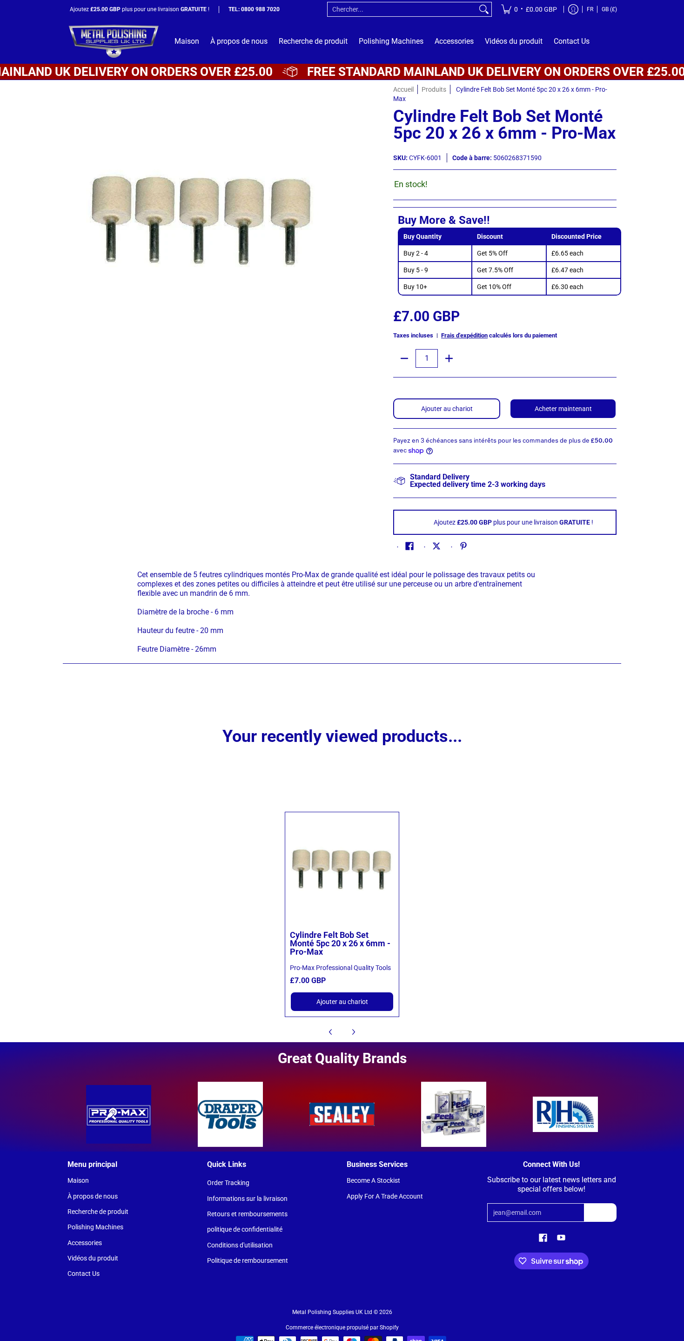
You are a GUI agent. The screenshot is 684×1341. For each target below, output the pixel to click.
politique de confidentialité (244, 1229)
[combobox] (402, 9)
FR (590, 9)
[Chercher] (483, 9)
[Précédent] (331, 1032)
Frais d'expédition (464, 335)
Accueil (403, 89)
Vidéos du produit (92, 1258)
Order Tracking (228, 1182)
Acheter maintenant (563, 408)
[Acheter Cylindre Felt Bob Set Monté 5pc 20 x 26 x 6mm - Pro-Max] (342, 869)
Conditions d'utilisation (240, 1245)
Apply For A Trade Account (385, 1196)
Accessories (84, 1243)
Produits (434, 89)
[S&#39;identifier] (573, 9)
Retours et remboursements (247, 1214)
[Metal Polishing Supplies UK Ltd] (114, 41)
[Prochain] (353, 1032)
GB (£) (609, 9)
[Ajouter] (449, 358)
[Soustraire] (404, 358)
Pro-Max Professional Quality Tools (340, 967)
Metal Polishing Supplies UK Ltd (332, 1312)
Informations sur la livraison (247, 1198)
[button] (409, 546)
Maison (78, 1180)
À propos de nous (92, 1196)
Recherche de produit (97, 1211)
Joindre (600, 1212)
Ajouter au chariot (447, 408)
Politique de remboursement (247, 1260)
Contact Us (83, 1273)
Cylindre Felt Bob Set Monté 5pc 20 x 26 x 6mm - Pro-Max (340, 943)
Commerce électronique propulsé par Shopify (342, 1327)
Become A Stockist (373, 1180)
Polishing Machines (95, 1227)
